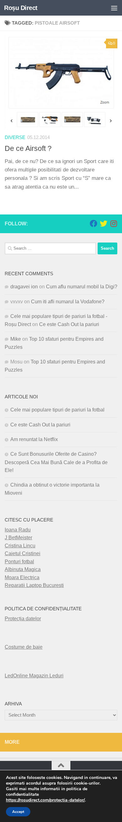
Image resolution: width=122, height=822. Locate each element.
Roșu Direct (21, 7)
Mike (15, 339)
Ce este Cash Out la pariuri (69, 324)
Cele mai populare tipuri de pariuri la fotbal (57, 409)
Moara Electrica (22, 577)
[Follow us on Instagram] (113, 223)
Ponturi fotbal (19, 561)
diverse (15, 137)
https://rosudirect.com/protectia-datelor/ (45, 800)
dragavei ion (24, 286)
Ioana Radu (18, 529)
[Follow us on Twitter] (103, 223)
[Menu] (114, 8)
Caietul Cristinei (22, 553)
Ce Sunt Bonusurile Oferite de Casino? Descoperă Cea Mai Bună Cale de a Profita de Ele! (56, 462)
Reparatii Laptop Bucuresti (34, 585)
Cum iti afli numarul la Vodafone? (67, 301)
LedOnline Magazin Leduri (34, 675)
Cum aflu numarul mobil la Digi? (81, 286)
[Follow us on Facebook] (93, 223)
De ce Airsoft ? (28, 148)
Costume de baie (24, 647)
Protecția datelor (23, 618)
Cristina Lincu (20, 545)
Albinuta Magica (23, 569)
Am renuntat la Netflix (34, 439)
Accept (18, 811)
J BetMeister (18, 537)
